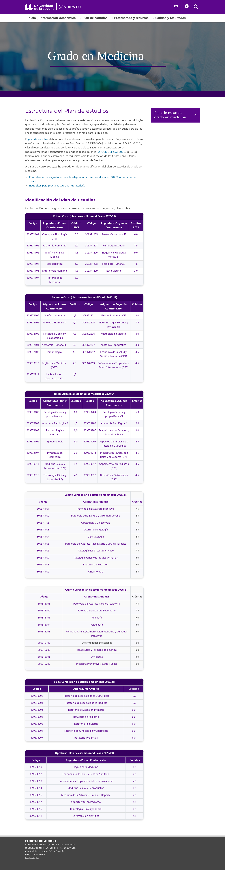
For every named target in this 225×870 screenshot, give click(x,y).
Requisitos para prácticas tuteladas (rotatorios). (57, 185)
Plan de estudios (94, 18)
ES (176, 6)
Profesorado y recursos (131, 18)
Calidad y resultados (170, 18)
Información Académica (58, 18)
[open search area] (196, 7)
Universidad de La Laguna (54, 6)
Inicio (32, 18)
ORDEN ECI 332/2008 (111, 152)
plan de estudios (38, 139)
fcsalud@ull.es (32, 858)
